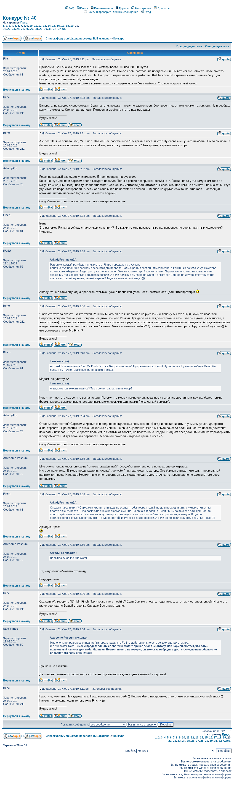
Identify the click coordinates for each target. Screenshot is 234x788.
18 (67, 25)
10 (31, 25)
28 (36, 29)
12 (40, 25)
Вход (147, 12)
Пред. (24, 22)
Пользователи (103, 8)
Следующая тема (217, 46)
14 (49, 25)
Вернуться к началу (16, 89)
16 (58, 25)
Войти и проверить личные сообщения (113, 12)
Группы (124, 8)
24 (18, 29)
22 (9, 29)
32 (54, 29)
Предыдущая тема (189, 46)
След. (62, 29)
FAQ (71, 8)
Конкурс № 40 (20, 18)
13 (44, 25)
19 (72, 25)
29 (41, 29)
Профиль (163, 8)
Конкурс (118, 38)
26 (27, 29)
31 (50, 29)
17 (62, 25)
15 (53, 25)
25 (22, 29)
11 (35, 25)
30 (45, 29)
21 (4, 29)
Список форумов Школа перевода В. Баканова (77, 38)
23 (13, 29)
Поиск (84, 8)
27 (31, 29)
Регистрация (143, 8)
